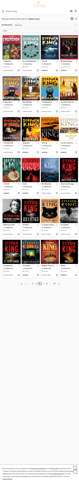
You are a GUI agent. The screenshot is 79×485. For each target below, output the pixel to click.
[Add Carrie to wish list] (38, 193)
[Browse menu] (75, 11)
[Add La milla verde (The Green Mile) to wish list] (76, 152)
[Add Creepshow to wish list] (18, 70)
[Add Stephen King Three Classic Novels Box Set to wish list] (57, 275)
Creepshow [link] (7, 61)
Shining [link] (44, 143)
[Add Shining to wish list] (57, 152)
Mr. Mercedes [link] (46, 184)
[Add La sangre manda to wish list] (57, 234)
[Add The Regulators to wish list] (57, 111)
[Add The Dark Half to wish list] (18, 152)
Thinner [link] (44, 61)
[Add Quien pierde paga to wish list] (76, 193)
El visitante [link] (65, 225)
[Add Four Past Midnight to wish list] (38, 70)
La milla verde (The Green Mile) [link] (68, 143)
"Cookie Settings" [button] (58, 474)
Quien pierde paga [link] (67, 184)
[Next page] (59, 283)
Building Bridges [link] (67, 61)
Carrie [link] (25, 184)
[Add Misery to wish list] (76, 275)
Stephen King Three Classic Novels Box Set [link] (49, 266)
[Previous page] (22, 283)
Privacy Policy (55, 468)
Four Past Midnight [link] (29, 61)
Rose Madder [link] (27, 102)
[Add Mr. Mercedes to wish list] (57, 193)
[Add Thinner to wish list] (57, 70)
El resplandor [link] (8, 266)
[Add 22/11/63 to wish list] (38, 234)
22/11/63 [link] (26, 225)
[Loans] (71, 11)
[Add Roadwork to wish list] (38, 152)
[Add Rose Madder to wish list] (38, 111)
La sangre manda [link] (48, 225)
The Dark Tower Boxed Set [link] (68, 102)
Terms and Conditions (38, 468)
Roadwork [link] (26, 143)
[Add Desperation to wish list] (18, 111)
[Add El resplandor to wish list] (18, 275)
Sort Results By (7, 25)
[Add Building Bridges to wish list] (76, 70)
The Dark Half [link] (8, 143)
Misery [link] (63, 266)
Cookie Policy (7, 479)
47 (55, 284)
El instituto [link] (26, 266)
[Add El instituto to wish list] (38, 275)
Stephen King (9, 64)
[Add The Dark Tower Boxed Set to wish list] (76, 111)
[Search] (3, 11)
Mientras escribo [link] (9, 225)
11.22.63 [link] (6, 184)
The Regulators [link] (47, 102)
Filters (5, 31)
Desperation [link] (7, 102)
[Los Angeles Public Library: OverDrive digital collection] (39, 4)
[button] (72, 19)
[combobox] (35, 11)
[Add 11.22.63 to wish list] (18, 193)
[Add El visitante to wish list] (76, 234)
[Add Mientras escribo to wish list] (18, 234)
